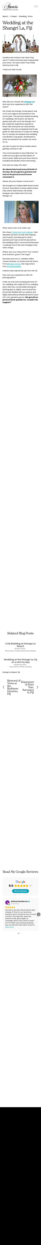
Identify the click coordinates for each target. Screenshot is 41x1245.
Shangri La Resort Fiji (11, 672)
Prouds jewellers (14, 266)
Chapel (13, 16)
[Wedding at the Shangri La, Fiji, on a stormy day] (21, 656)
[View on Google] (7, 902)
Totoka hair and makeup (22, 232)
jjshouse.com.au (14, 264)
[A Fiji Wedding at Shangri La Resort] (21, 640)
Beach (5, 16)
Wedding (23, 16)
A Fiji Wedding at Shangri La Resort (20, 645)
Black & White (19, 667)
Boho (12, 651)
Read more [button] (9, 927)
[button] (2, 914)
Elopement (25, 651)
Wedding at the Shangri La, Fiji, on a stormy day (20, 661)
